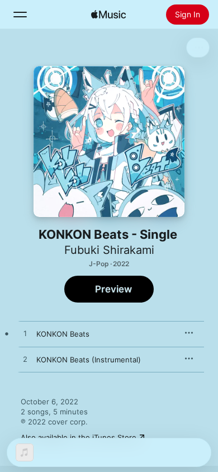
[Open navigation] (20, 14)
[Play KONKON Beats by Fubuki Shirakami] (25, 334)
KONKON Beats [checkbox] (62, 333)
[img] (108, 15)
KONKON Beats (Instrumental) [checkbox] (88, 359)
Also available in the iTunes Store (78, 437)
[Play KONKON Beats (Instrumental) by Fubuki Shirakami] (25, 360)
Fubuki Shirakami (109, 250)
